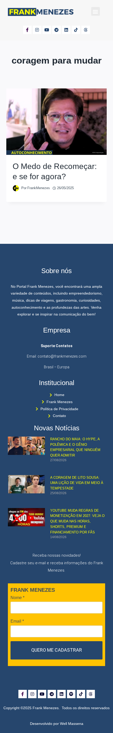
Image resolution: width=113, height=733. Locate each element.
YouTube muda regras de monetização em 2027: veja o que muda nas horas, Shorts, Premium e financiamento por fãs (77, 521)
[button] (95, 11)
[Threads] (85, 30)
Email (17, 621)
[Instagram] (37, 30)
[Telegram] (56, 30)
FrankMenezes (38, 188)
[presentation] (56, 121)
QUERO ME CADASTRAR (56, 650)
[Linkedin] (66, 30)
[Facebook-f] (27, 30)
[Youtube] (47, 30)
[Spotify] (71, 694)
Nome (17, 597)
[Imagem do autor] (16, 188)
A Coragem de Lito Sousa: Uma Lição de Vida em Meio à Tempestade (76, 483)
